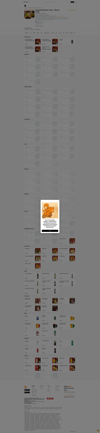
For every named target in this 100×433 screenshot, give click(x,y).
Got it (50, 230)
